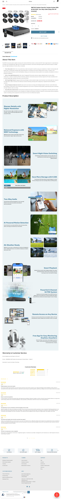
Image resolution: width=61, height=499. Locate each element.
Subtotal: (33, 28)
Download (14, 56)
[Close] (22, 493)
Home (4, 4)
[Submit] (28, 492)
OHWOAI (40, 16)
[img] (3, 382)
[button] (33, 14)
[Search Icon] (6, 1)
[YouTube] (29, 486)
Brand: (32, 16)
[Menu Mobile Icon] (3, 1)
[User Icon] (54, 1)
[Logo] (30, 1)
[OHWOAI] (37, 450)
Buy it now (44, 35)
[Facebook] (27, 486)
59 (33, 38)
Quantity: (33, 23)
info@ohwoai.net (27, 483)
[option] (16, 24)
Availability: (33, 18)
